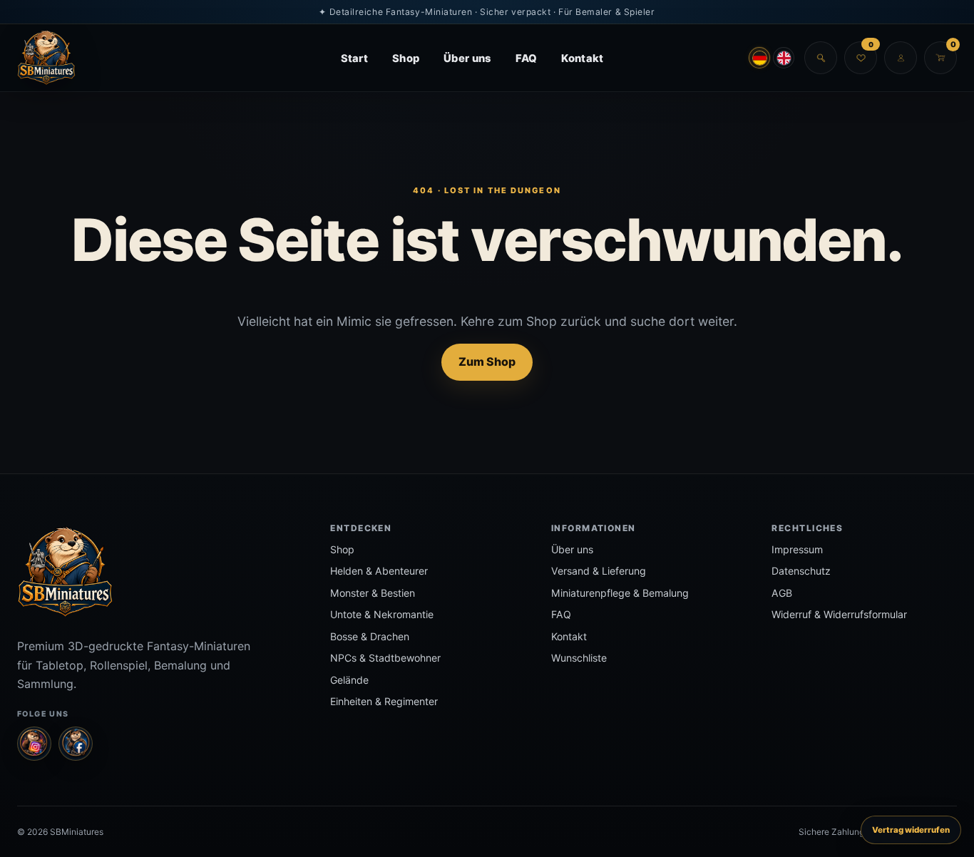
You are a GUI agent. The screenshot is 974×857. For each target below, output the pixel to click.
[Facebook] (75, 744)
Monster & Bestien (372, 593)
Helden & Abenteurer (379, 571)
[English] (783, 57)
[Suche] (820, 57)
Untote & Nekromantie (382, 614)
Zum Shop (487, 361)
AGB (781, 593)
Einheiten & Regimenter (384, 701)
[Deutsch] (759, 57)
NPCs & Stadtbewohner (385, 658)
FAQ (527, 58)
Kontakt (582, 58)
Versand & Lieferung (598, 571)
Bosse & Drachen (369, 636)
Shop (405, 58)
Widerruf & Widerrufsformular (839, 614)
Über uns (467, 58)
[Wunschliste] (860, 57)
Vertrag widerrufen (911, 830)
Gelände (349, 680)
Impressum (797, 549)
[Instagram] (34, 744)
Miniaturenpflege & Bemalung (620, 593)
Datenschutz (801, 571)
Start (354, 58)
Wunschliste (579, 658)
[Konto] (900, 57)
